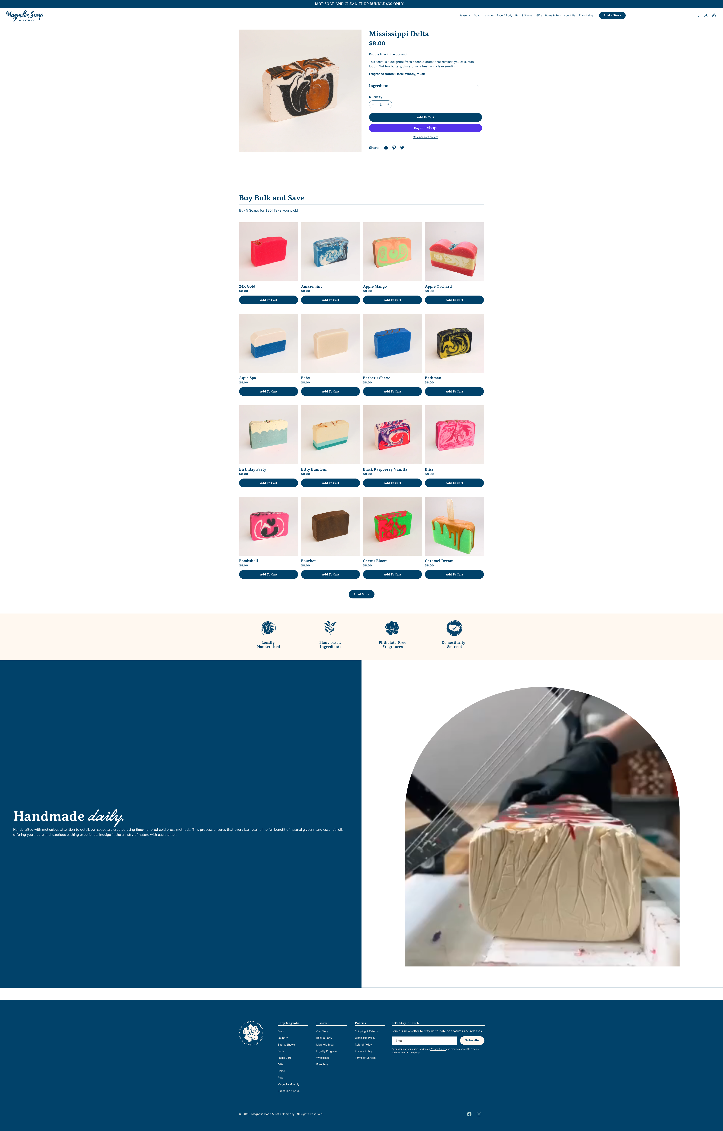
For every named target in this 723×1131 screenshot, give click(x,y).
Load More (361, 594)
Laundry (283, 1037)
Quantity (375, 97)
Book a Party (324, 1037)
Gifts (280, 1064)
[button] (477, 15)
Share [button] (374, 148)
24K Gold (247, 286)
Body (281, 1051)
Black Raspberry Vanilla (385, 469)
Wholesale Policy (365, 1037)
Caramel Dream (439, 561)
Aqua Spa (247, 378)
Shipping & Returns (366, 1031)
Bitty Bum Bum (315, 469)
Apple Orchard (438, 286)
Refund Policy (363, 1044)
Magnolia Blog (325, 1044)
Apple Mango (375, 286)
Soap (281, 1031)
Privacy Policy (363, 1051)
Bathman (433, 378)
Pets (280, 1077)
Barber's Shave (376, 378)
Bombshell (248, 561)
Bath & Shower (287, 1044)
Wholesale (322, 1057)
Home (281, 1070)
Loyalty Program (326, 1051)
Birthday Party (252, 469)
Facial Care (284, 1057)
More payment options (425, 137)
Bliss (429, 469)
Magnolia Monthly (288, 1084)
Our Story (322, 1031)
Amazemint (311, 286)
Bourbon (309, 561)
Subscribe (472, 1040)
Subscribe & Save (289, 1090)
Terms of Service (365, 1057)
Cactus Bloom (375, 561)
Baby (305, 378)
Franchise (322, 1064)
